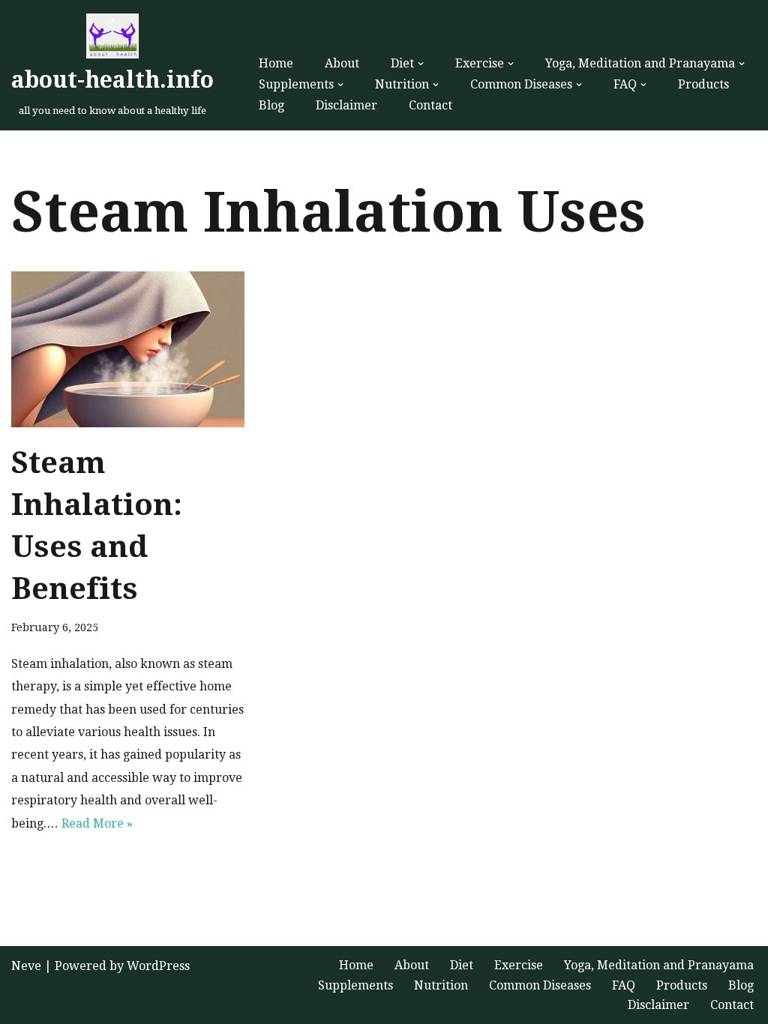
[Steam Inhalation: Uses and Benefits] (127, 349)
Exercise (518, 965)
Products (703, 84)
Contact (430, 105)
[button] (421, 64)
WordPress (158, 966)
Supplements (355, 985)
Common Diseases (540, 985)
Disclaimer (346, 105)
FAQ (623, 985)
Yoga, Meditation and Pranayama (659, 965)
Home (276, 63)
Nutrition (441, 985)
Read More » (97, 823)
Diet (461, 965)
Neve (26, 966)
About (342, 63)
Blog (271, 105)
